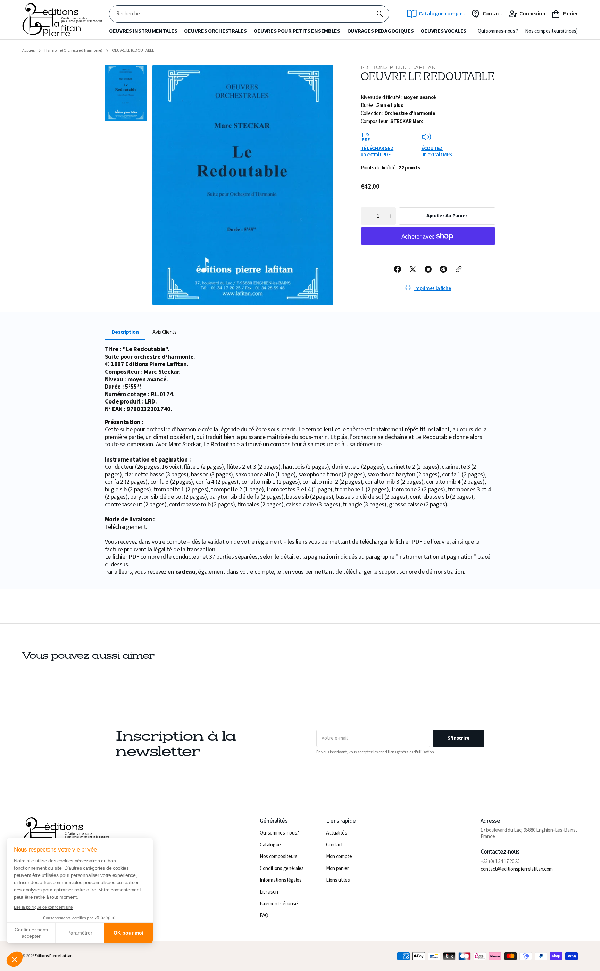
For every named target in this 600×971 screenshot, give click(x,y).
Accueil (28, 50)
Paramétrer (79, 933)
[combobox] (240, 14)
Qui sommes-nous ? (498, 31)
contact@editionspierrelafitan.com (517, 869)
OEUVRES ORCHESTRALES (215, 31)
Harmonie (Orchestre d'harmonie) (73, 50)
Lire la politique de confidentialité (43, 907)
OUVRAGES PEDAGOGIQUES (380, 31)
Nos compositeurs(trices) (551, 31)
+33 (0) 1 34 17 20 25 (500, 861)
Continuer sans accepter (31, 933)
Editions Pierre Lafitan (54, 956)
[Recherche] (380, 14)
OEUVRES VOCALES (443, 31)
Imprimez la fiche (432, 288)
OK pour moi (128, 933)
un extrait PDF (377, 151)
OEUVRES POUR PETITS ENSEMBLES (296, 31)
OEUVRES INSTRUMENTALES (143, 31)
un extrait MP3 (436, 151)
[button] (14, 959)
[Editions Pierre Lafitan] (62, 20)
